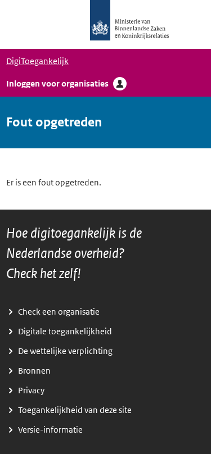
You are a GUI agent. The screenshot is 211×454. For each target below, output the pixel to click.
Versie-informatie (50, 429)
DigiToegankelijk (37, 61)
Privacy (31, 390)
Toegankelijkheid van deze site (75, 410)
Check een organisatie (59, 311)
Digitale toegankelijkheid (65, 331)
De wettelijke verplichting (65, 351)
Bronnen (34, 370)
